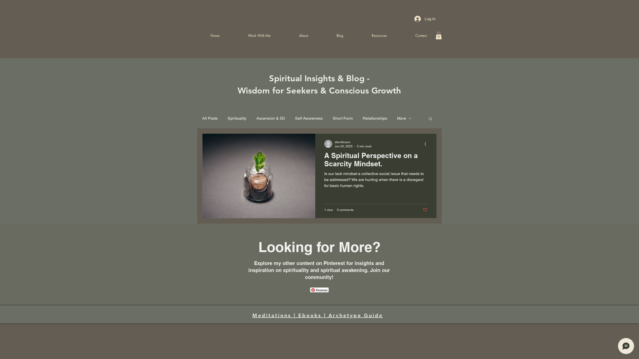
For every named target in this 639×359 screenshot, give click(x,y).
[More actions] (427, 144)
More (401, 118)
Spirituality (237, 118)
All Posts (210, 118)
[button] (430, 119)
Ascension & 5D (270, 118)
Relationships (375, 118)
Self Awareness (309, 118)
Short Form (343, 118)
